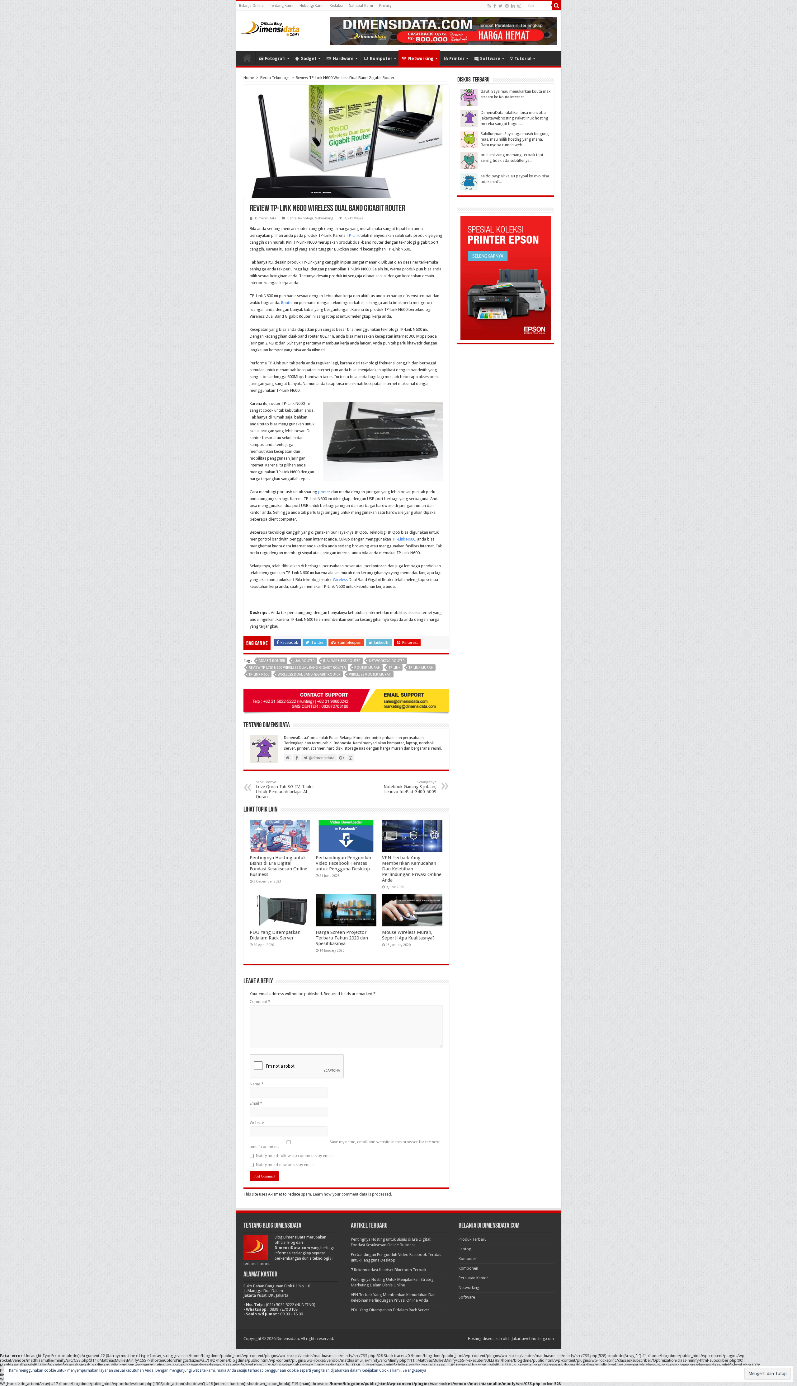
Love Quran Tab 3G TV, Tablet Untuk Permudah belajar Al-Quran (285, 789)
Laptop (465, 1249)
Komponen (468, 1268)
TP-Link (353, 235)
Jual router (304, 661)
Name (256, 1084)
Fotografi (275, 58)
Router (287, 302)
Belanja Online (251, 5)
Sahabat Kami (361, 5)
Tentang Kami (281, 5)
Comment (260, 1001)
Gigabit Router (271, 661)
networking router (387, 661)
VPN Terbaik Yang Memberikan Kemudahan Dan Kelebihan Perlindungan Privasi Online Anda (411, 869)
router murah (367, 668)
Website (257, 1122)
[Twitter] (500, 6)
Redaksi (336, 5)
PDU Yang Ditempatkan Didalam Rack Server (275, 935)
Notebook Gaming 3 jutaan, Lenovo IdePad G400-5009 (410, 787)
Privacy (385, 5)
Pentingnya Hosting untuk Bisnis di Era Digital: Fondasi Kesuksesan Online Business (278, 866)
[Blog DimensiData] (270, 27)
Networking (421, 58)
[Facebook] (495, 6)
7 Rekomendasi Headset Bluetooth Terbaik (388, 1269)
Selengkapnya (414, 1370)
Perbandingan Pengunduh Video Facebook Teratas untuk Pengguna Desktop (343, 863)
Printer (457, 58)
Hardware (343, 58)
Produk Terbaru (473, 1239)
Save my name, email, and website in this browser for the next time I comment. (345, 1144)
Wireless (340, 579)
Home (247, 57)
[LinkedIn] (513, 6)
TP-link (394, 668)
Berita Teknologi (275, 77)
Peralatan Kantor (473, 1278)
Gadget (308, 58)
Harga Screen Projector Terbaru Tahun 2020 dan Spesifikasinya (342, 937)
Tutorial (522, 58)
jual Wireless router (342, 661)
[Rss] (489, 6)
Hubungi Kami (311, 5)
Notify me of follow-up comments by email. (294, 1155)
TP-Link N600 (403, 539)
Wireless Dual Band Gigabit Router (309, 674)
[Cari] (556, 5)
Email (256, 1103)
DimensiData (265, 218)
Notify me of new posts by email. (285, 1164)
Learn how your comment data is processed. (352, 1194)
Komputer (381, 58)
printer (324, 491)
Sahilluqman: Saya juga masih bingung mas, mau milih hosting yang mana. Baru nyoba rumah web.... (515, 139)
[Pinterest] (506, 6)
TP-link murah (421, 668)
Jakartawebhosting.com (533, 1338)
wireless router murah (370, 674)
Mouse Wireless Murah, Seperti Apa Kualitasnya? (408, 935)
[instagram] (519, 6)
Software (490, 58)
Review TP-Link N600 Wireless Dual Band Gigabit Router (297, 668)
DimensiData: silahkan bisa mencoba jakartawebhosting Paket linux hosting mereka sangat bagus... (514, 118)
